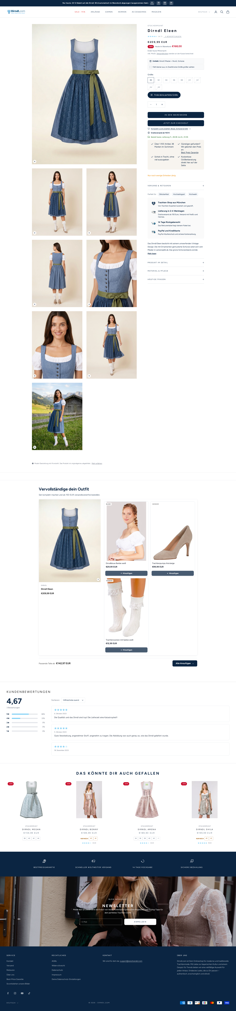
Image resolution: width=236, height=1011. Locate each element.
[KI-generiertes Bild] (34, 161)
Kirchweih (193, 194)
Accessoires (139, 12)
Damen (109, 12)
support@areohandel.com (131, 961)
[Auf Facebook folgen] (8, 993)
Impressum (56, 975)
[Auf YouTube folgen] (22, 993)
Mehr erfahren (97, 463)
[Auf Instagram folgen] (15, 993)
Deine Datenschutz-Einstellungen (66, 979)
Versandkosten (162, 54)
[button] (165, 36)
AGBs (54, 961)
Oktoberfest (164, 194)
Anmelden (140, 922)
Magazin (156, 12)
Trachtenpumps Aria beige (163, 563)
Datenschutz (57, 970)
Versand (10, 965)
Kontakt (10, 961)
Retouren (11, 970)
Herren (122, 12)
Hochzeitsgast (179, 194)
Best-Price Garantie (15, 979)
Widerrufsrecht (58, 965)
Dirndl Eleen (47, 589)
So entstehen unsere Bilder (18, 984)
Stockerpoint (155, 26)
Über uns (10, 975)
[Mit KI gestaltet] (98, 579)
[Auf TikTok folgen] (29, 993)
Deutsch (202, 12)
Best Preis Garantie (189, 152)
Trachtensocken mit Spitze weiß (119, 640)
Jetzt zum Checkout (175, 123)
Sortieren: (55, 700)
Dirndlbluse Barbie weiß (116, 563)
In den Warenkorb (176, 115)
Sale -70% (80, 12)
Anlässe (95, 12)
